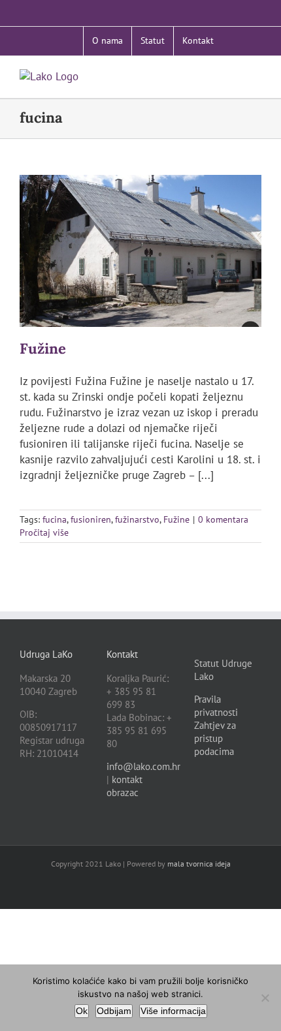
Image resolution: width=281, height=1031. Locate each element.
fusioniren (91, 519)
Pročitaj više (44, 532)
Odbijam (114, 1011)
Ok (82, 1011)
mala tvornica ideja (199, 864)
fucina (54, 519)
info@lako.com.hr (143, 766)
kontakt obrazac (124, 786)
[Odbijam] (264, 997)
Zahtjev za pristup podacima (215, 738)
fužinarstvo (137, 519)
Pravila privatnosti (216, 705)
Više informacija (173, 1011)
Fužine (43, 348)
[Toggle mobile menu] (256, 76)
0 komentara (223, 519)
